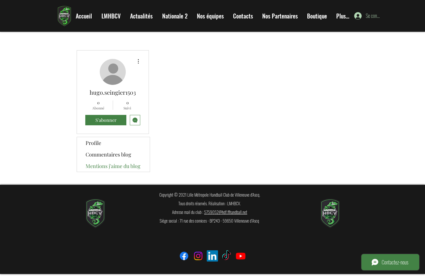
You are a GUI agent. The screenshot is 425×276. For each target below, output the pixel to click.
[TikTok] (226, 256)
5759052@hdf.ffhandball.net (225, 212)
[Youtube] (240, 256)
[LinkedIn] (212, 256)
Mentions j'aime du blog (113, 166)
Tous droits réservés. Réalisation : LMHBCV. (209, 203)
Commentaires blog (108, 154)
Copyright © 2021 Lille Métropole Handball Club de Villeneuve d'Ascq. (209, 194)
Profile (93, 142)
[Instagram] (198, 256)
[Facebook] (184, 256)
